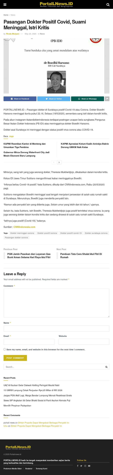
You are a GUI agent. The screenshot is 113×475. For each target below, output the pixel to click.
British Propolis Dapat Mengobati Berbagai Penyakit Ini (43, 422)
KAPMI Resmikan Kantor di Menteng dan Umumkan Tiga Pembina (25, 145)
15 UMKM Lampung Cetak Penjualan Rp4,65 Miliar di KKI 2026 (33, 390)
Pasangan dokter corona (16, 237)
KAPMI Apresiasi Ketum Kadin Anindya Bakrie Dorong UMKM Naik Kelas (85, 145)
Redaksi (28, 468)
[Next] (59, 162)
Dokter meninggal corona (22, 233)
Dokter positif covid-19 (71, 233)
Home (6, 15)
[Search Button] (106, 367)
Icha (6, 425)
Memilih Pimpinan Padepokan (17, 405)
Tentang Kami (41, 468)
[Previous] (54, 162)
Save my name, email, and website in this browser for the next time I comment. (45, 349)
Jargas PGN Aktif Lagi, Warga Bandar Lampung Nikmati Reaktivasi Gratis (38, 395)
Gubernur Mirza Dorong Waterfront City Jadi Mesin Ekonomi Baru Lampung (26, 154)
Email (7, 336)
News (13, 15)
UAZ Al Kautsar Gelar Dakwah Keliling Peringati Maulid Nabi (31, 385)
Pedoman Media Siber (13, 468)
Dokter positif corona (47, 233)
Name (7, 322)
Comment (9, 285)
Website (63, 336)
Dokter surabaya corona (96, 233)
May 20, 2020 (30, 33)
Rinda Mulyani (12, 33)
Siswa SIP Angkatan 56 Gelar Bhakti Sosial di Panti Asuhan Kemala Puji (37, 400)
